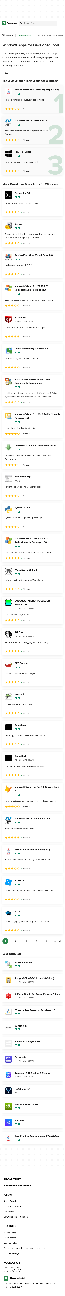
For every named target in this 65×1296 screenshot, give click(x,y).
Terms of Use (10, 1237)
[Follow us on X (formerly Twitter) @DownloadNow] (12, 1269)
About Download (11, 1201)
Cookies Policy (10, 1243)
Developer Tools (24, 35)
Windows (6, 35)
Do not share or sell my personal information (24, 1248)
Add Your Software (12, 1206)
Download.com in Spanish (16, 1217)
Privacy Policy (10, 1232)
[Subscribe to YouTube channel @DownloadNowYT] (18, 1269)
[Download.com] (9, 23)
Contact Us (9, 1211)
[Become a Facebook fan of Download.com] (6, 1269)
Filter (5, 73)
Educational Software (42, 35)
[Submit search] (21, 23)
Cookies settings (11, 1253)
